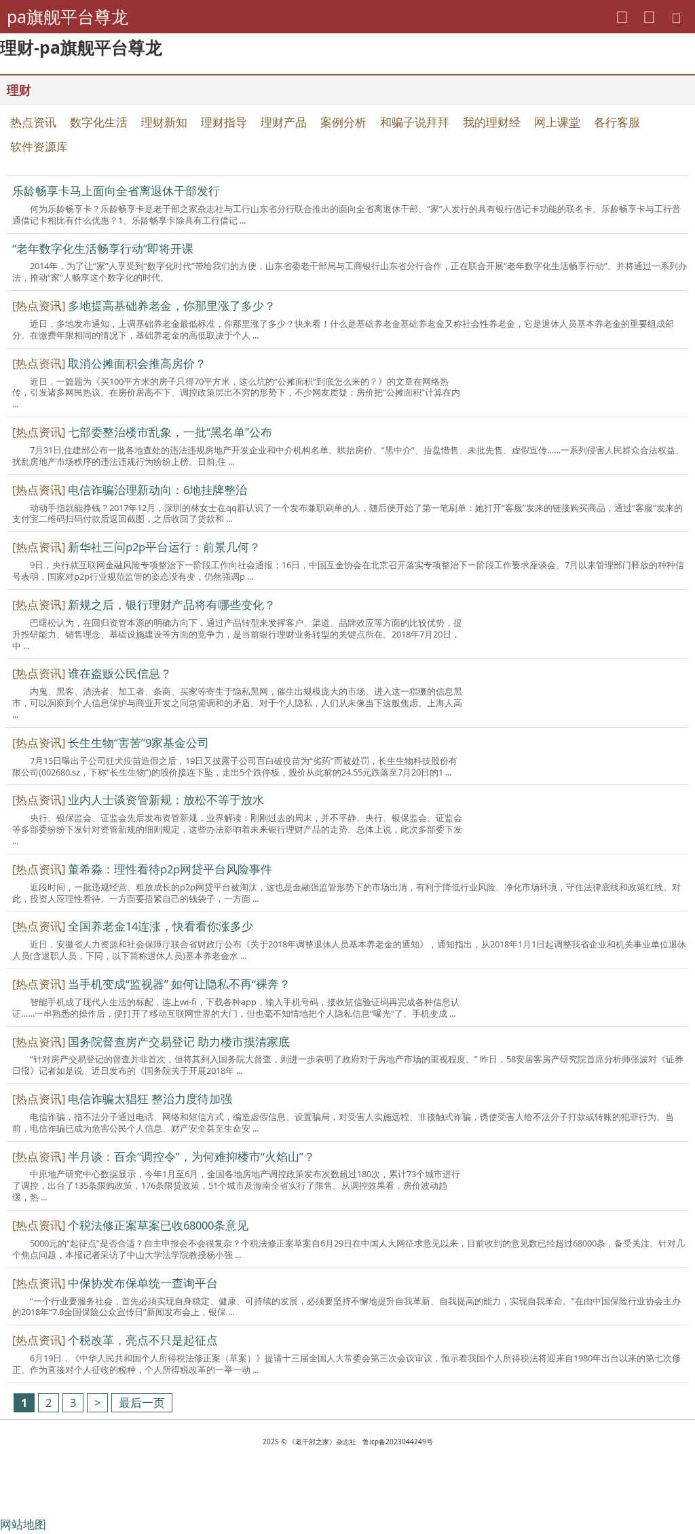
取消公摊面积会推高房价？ (137, 363)
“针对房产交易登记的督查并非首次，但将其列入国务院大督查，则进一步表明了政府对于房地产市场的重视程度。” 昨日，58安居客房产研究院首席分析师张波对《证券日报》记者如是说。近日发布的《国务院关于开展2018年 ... (347, 1065)
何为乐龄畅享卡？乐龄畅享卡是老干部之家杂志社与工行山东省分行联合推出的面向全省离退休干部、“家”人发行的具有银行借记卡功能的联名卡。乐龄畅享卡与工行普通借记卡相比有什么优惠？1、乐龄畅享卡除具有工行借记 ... (346, 214)
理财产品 (284, 122)
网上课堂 (557, 122)
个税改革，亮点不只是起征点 (143, 1340)
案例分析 (343, 122)
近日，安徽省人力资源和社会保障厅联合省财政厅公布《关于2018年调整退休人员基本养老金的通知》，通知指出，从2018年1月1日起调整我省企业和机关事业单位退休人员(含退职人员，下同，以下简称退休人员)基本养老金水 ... (349, 950)
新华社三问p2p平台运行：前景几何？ (164, 547)
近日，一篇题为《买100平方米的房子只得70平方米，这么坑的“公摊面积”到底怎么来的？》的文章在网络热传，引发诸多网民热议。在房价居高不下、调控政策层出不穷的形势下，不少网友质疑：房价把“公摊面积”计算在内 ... (236, 393)
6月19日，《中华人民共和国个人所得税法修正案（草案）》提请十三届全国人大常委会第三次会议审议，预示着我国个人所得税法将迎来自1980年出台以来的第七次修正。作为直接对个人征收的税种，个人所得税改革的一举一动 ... (346, 1364)
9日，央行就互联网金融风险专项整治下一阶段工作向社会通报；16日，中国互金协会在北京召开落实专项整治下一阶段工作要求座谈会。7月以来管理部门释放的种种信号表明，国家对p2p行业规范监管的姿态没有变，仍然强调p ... (348, 570)
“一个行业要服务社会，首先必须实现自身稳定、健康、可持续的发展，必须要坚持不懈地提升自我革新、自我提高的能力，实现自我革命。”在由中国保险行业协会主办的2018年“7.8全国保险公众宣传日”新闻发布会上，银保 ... (346, 1307)
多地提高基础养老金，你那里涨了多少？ (172, 305)
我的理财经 (492, 122)
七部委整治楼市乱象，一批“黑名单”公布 (170, 432)
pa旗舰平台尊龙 (67, 16)
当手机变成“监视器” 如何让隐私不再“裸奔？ (179, 984)
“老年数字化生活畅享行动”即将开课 (102, 248)
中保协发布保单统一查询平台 (143, 1283)
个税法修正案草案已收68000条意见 (158, 1225)
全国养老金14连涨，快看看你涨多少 (160, 926)
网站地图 (23, 1524)
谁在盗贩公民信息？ (120, 673)
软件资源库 (39, 146)
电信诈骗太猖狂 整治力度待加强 (150, 1098)
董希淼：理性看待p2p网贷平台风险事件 (170, 869)
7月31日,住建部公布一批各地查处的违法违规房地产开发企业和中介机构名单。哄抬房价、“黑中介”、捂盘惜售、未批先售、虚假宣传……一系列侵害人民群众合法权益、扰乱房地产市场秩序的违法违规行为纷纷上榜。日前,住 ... (348, 456)
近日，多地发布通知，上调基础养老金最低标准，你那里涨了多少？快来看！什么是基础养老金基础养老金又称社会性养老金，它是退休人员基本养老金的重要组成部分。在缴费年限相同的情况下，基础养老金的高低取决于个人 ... (343, 329)
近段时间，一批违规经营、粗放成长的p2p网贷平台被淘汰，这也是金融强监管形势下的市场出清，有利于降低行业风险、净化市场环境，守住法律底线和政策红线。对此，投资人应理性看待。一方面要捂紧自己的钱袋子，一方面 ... (346, 893)
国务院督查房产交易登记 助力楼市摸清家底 (179, 1041)
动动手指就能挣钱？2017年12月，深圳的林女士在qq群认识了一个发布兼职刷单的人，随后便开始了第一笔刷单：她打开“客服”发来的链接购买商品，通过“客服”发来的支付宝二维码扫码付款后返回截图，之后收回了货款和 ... (347, 513)
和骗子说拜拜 (414, 122)
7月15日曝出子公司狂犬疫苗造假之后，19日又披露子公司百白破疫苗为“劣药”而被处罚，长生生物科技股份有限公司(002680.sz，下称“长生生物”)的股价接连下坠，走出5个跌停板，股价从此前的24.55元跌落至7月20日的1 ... (234, 766)
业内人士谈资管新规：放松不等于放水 (166, 799)
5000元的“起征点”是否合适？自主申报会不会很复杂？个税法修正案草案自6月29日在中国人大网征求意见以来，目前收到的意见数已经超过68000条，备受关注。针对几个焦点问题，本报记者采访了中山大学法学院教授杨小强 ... (348, 1249)
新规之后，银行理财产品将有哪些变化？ (172, 604)
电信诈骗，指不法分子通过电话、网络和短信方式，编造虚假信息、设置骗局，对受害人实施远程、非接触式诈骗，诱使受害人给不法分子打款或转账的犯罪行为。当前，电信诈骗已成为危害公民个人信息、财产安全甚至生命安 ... (343, 1122)
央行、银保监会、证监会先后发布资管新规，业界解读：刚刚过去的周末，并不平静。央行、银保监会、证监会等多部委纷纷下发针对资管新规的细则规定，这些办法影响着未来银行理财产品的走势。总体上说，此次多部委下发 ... (237, 829)
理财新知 (164, 122)
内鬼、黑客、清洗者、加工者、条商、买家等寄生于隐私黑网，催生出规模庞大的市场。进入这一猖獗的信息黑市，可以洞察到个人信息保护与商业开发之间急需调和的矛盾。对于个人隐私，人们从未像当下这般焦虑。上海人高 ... (237, 702)
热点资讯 (33, 122)
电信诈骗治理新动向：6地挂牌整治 (157, 490)
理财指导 (224, 122)
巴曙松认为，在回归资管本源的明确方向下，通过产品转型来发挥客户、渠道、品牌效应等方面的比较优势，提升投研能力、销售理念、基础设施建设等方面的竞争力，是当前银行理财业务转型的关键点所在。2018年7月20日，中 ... (237, 634)
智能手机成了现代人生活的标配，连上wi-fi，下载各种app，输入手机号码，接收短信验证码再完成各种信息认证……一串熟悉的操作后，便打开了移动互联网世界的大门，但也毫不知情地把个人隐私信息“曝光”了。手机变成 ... (235, 1007)
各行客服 (617, 122)
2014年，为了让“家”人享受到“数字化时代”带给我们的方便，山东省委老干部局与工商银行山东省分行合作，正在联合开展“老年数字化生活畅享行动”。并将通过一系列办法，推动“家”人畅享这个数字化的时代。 (349, 271)
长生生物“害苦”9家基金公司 (138, 742)
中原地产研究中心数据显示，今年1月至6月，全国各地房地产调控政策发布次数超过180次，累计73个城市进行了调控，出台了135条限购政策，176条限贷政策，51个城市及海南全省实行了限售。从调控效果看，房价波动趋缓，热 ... (236, 1185)
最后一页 (142, 1402)
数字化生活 (99, 122)
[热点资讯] (38, 305)
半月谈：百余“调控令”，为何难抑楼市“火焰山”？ (191, 1156)
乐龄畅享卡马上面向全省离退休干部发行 (116, 190)
